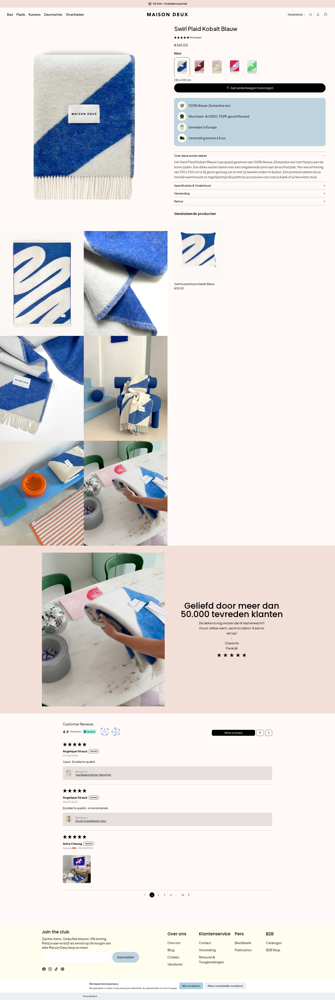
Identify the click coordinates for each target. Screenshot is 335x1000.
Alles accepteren (191, 985)
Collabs (173, 957)
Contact (205, 943)
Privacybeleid (90, 996)
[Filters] (260, 733)
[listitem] (182, 67)
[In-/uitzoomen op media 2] (42, 283)
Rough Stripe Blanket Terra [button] (91, 820)
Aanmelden (125, 957)
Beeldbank (243, 943)
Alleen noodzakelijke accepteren (225, 985)
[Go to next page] (189, 895)
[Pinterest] (62, 969)
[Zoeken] (310, 14)
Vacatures (175, 964)
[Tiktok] (56, 969)
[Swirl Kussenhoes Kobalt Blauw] (198, 249)
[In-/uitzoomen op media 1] (84, 126)
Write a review (233, 733)
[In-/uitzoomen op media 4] (42, 388)
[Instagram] (50, 969)
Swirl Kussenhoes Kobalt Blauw (194, 284)
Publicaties (243, 950)
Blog (171, 950)
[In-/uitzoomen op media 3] (126, 283)
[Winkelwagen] (325, 14)
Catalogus (274, 943)
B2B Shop (273, 950)
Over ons (174, 943)
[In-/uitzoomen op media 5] (126, 388)
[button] (181, 37)
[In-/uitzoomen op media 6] (42, 493)
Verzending (207, 950)
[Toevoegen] (218, 285)
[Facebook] (44, 969)
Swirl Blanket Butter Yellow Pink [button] (93, 774)
